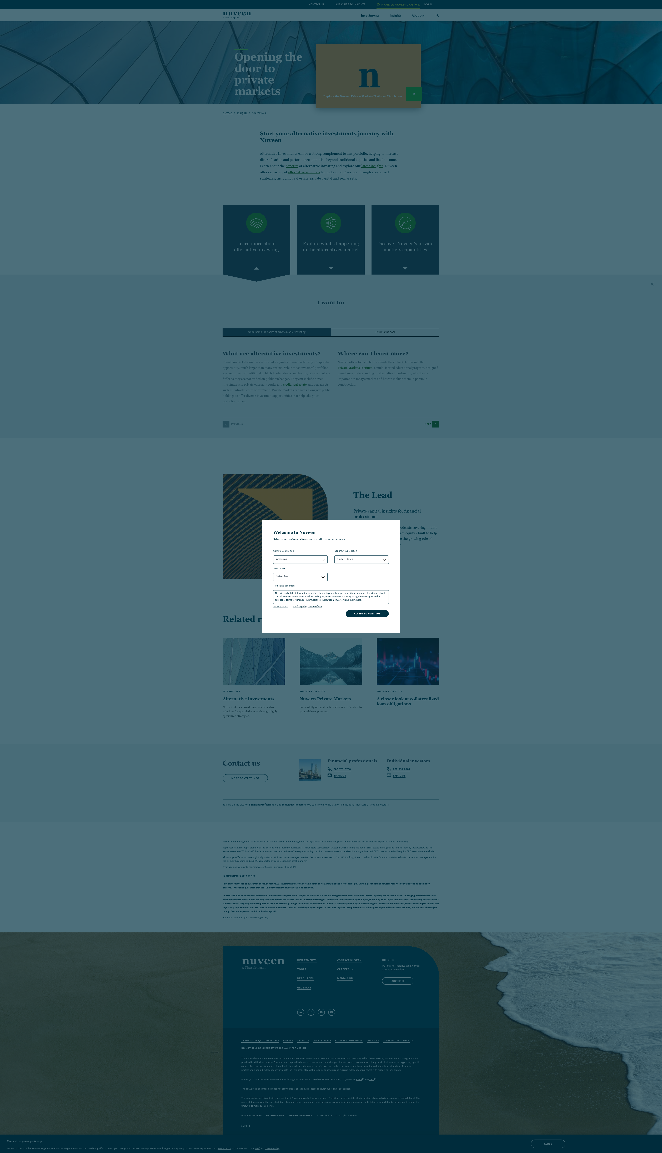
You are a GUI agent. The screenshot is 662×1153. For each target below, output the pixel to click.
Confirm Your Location (345, 551)
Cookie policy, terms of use (307, 606)
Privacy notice (280, 606)
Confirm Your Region (283, 551)
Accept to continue (367, 613)
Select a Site (279, 568)
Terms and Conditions (284, 586)
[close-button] (394, 526)
